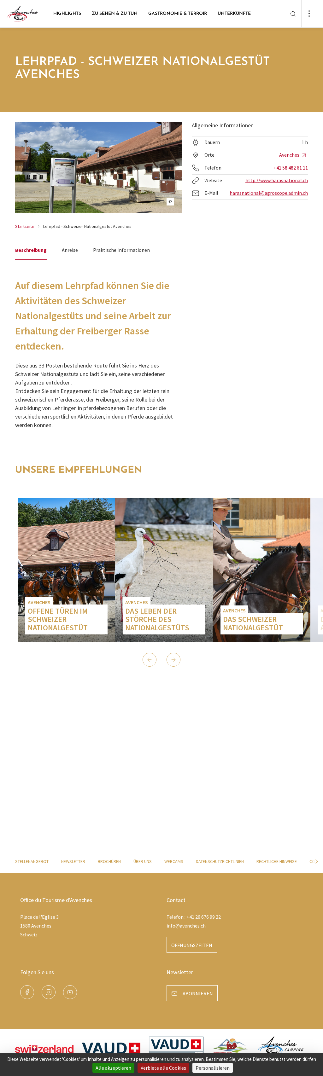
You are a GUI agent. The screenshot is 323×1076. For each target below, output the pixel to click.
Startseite (24, 226)
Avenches (289, 155)
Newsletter (73, 861)
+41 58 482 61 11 (290, 168)
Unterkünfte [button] (234, 13)
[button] (149, 660)
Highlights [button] (67, 13)
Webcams (173, 861)
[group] (66, 570)
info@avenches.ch (186, 926)
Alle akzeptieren (113, 1068)
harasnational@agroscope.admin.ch (269, 193)
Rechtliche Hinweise (276, 861)
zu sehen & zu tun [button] (115, 13)
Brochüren (109, 861)
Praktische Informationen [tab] (121, 250)
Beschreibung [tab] (31, 250)
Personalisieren (213, 1068)
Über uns (142, 861)
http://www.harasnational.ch (276, 180)
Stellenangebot (32, 861)
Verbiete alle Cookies (163, 1068)
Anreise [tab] (70, 250)
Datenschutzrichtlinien (220, 861)
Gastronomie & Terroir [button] (177, 13)
